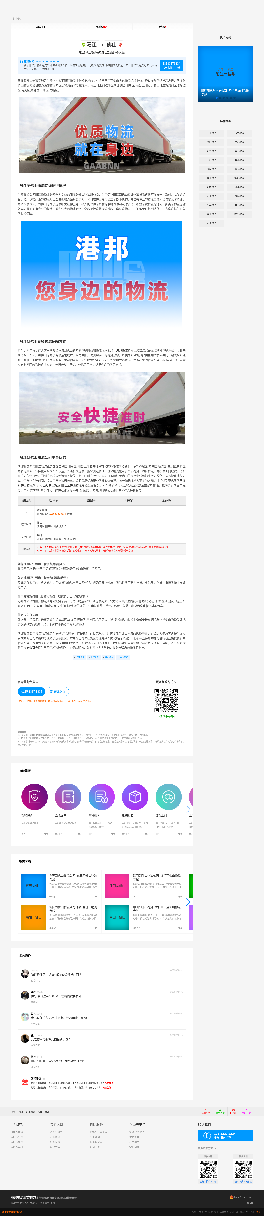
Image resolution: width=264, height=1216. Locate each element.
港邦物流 (122, 350)
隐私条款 (24, 1203)
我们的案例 (17, 1147)
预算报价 (94, 815)
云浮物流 (212, 223)
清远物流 (239, 196)
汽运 (42, 1203)
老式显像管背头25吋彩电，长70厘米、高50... (60, 1017)
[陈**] (25, 1060)
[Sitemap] (251, 1203)
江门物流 (212, 160)
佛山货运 (123, 657)
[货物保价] (34, 785)
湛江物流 (239, 160)
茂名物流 (212, 169)
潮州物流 (212, 214)
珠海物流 (239, 142)
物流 (21, 1112)
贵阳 (237, 1212)
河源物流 (239, 187)
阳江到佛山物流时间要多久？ (63, 1083)
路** (33, 1013)
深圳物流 (212, 142)
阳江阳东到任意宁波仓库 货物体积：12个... (58, 1061)
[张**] (25, 1038)
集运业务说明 (136, 1131)
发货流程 (134, 1137)
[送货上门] (169, 785)
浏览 (102, 26)
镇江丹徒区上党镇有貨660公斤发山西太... (57, 974)
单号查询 (95, 1137)
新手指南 (134, 1142)
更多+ (259, 1212)
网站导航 (34, 1203)
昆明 (231, 1212)
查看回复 (35, 980)
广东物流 (30, 1112)
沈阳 (216, 1212)
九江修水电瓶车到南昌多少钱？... (52, 1039)
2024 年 (41, 27)
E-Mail (233, 1113)
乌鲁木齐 (224, 1212)
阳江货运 (79, 657)
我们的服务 (17, 1142)
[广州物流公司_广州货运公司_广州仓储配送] (15, 1111)
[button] (188, 809)
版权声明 (15, 1203)
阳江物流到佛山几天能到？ (62, 1087)
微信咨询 (219, 1114)
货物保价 (27, 815)
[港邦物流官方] (25, 1081)
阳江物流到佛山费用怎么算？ (89, 1087)
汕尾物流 (212, 187)
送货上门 (161, 815)
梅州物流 (239, 178)
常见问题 (134, 1147)
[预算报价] (102, 785)
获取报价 (246, 1113)
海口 (253, 1212)
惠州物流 (212, 178)
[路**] (25, 1017)
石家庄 (195, 1212)
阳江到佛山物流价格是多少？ (91, 1083)
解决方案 (55, 1147)
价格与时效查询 (98, 1131)
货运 (47, 1203)
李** (33, 992)
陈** (33, 1056)
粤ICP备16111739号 (243, 1197)
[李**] (25, 995)
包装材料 (55, 1142)
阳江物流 (16, 18)
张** (33, 1035)
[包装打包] (135, 785)
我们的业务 (17, 1137)
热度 (163, 27)
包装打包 (127, 815)
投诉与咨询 (96, 1142)
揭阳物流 (239, 214)
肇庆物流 (239, 169)
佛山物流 (108, 657)
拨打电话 (206, 1113)
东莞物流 (212, 205)
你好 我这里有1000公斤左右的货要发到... (57, 996)
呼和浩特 (209, 1212)
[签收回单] (68, 785)
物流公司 (29, 647)
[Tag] (248, 1203)
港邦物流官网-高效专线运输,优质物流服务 (56, 1198)
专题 (52, 1203)
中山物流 (239, 205)
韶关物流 (239, 133)
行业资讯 (55, 1137)
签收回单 (60, 815)
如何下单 (95, 1147)
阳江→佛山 (43, 1112)
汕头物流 (212, 151)
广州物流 (212, 133)
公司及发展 (17, 1131)
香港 (248, 1212)
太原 (201, 1212)
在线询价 (59, 691)
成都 (242, 1212)
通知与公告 (56, 1131)
